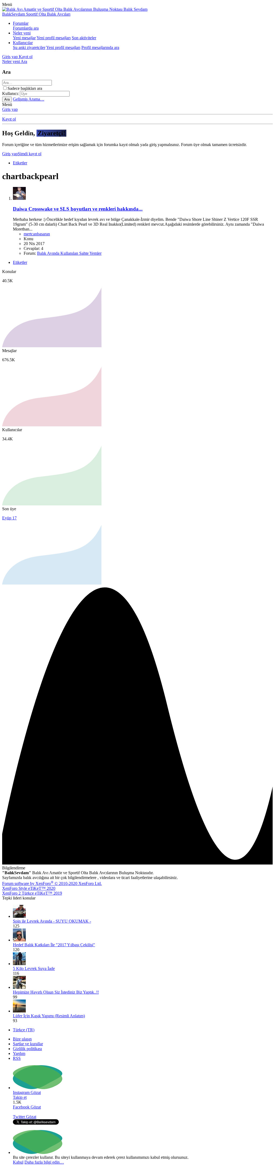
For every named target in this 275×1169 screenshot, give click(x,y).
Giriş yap (10, 109)
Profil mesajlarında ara (100, 47)
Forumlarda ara (26, 28)
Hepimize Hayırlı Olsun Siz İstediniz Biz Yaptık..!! (56, 992)
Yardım (19, 1053)
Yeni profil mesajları (54, 38)
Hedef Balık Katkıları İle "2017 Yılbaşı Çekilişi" (54, 945)
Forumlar (20, 23)
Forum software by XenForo (52, 883)
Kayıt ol (9, 119)
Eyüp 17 (9, 518)
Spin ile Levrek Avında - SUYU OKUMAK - (52, 921)
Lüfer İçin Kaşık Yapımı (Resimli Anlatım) (49, 1016)
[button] (7, 4)
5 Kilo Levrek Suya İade (34, 968)
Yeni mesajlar (24, 38)
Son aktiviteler (84, 38)
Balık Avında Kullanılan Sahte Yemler (69, 253)
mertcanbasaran (37, 234)
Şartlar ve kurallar (28, 1044)
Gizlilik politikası (27, 1048)
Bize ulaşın (22, 1039)
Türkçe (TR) (23, 1030)
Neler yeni (22, 33)
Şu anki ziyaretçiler (29, 47)
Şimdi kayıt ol (29, 153)
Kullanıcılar (23, 42)
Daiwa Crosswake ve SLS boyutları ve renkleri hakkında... (78, 209)
